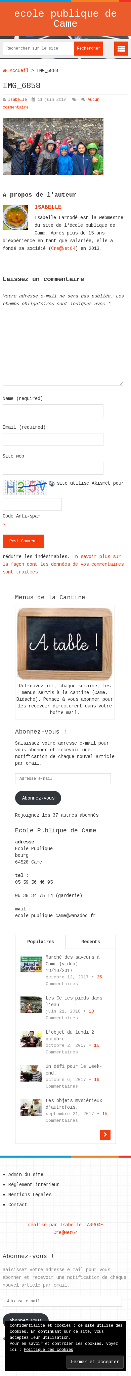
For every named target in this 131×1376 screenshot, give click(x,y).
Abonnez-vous (38, 798)
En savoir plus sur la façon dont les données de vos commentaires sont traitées (63, 564)
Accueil (18, 70)
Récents (90, 942)
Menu (121, 49)
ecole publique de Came (65, 19)
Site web (13, 456)
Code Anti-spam (21, 516)
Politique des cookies (48, 1350)
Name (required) (23, 398)
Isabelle (17, 99)
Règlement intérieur (33, 1184)
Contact (17, 1205)
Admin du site (25, 1174)
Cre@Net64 (63, 248)
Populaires (40, 942)
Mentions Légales (29, 1194)
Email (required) (24, 427)
